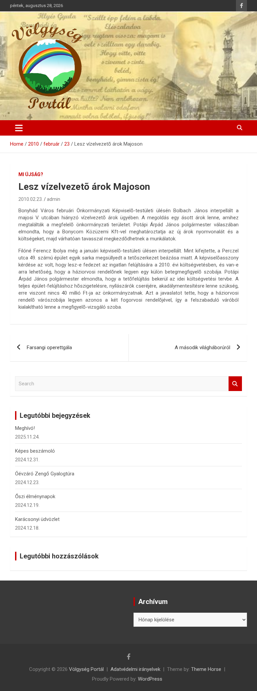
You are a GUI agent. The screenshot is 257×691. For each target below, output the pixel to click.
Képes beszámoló (35, 451)
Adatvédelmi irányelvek (135, 669)
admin (53, 199)
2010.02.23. (30, 199)
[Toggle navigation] (19, 128)
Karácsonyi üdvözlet (37, 519)
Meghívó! (25, 428)
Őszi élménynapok (35, 496)
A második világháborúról (202, 347)
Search (235, 383)
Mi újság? (30, 174)
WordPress (150, 679)
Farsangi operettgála (49, 347)
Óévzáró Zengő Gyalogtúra (44, 474)
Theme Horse (206, 669)
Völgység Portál (86, 669)
